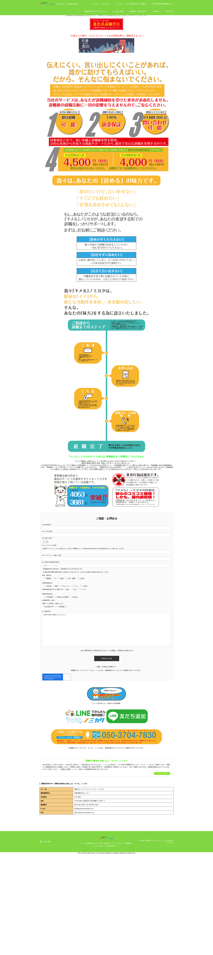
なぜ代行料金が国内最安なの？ (162, 4)
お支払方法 (169, 11)
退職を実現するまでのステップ (95, 11)
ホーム (83, 843)
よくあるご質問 (117, 11)
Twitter (40, 841)
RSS (49, 841)
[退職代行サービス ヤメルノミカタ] (106, 838)
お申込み (156, 11)
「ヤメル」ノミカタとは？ (100, 4)
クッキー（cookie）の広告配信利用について (106, 846)
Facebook (43, 841)
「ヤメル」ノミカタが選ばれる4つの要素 (130, 4)
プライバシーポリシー (117, 843)
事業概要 (128, 843)
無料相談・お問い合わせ (138, 11)
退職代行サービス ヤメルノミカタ (156, 840)
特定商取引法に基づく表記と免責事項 (97, 843)
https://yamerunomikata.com (84, 812)
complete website (118, 853)
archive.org (131, 853)
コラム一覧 (162, 773)
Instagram (46, 841)
